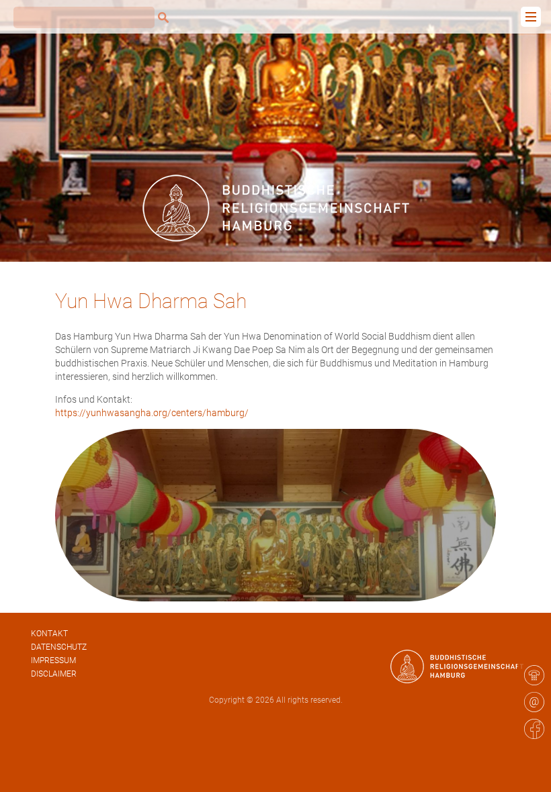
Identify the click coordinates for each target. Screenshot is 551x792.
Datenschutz (59, 647)
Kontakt (49, 633)
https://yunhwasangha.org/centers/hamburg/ (152, 412)
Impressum (53, 660)
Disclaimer (54, 674)
